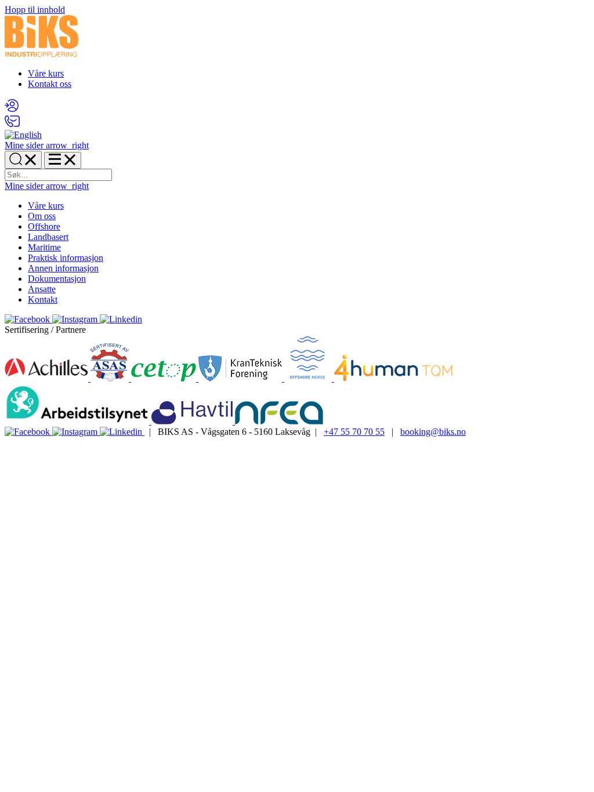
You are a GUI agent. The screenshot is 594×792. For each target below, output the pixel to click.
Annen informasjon (63, 268)
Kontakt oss (49, 84)
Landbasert (48, 237)
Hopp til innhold (35, 9)
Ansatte (42, 289)
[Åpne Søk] (23, 160)
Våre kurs (46, 73)
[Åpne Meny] (62, 160)
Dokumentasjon (57, 279)
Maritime (44, 247)
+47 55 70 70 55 (354, 432)
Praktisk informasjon (65, 258)
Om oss (42, 216)
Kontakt (42, 299)
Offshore (44, 226)
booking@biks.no (433, 432)
